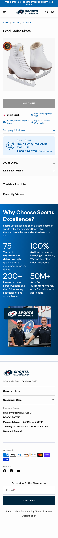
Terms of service (43, 511)
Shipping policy (29, 516)
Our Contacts (45, 151)
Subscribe (29, 500)
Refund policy (13, 511)
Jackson (27, 23)
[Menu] (4, 12)
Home (6, 23)
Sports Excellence (23, 381)
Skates (15, 23)
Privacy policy (27, 511)
